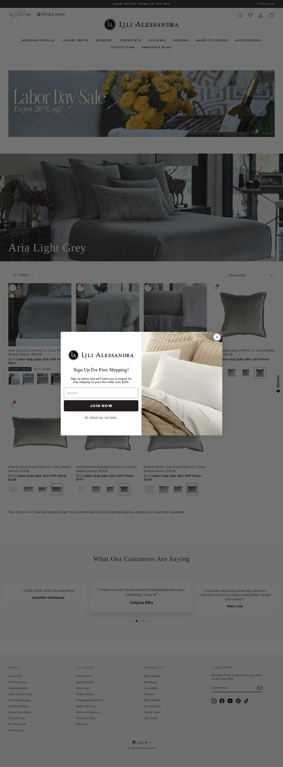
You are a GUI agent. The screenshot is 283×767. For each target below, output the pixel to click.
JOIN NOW (101, 405)
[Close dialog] (217, 337)
